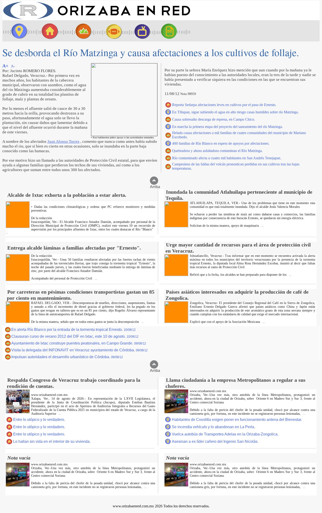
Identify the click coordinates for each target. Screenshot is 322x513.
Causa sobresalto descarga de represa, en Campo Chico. (213, 119)
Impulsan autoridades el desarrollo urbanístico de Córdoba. (67, 357)
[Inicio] (96, 19)
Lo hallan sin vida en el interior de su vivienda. (52, 441)
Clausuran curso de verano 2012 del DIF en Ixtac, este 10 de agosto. (74, 336)
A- (13, 66)
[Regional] (79, 30)
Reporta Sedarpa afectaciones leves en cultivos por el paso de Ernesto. (224, 105)
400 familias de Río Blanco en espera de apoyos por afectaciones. (220, 143)
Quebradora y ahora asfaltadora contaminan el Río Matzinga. (217, 151)
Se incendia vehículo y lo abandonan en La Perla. (213, 427)
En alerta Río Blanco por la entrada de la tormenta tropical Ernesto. (73, 330)
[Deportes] (109, 30)
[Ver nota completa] (18, 227)
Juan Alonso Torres (63, 141)
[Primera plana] (17, 30)
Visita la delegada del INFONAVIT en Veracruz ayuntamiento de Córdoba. (79, 350)
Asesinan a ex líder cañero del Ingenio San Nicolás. (215, 441)
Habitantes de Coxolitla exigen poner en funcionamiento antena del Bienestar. (237, 420)
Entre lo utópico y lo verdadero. (39, 420)
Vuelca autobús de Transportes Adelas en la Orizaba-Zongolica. (225, 434)
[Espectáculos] (140, 30)
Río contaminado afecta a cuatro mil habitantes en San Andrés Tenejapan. (226, 158)
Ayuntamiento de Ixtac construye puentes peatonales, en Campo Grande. (78, 343)
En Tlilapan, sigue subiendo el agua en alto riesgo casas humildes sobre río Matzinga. (235, 112)
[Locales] (48, 30)
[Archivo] (173, 30)
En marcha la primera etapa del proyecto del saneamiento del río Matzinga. (227, 127)
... (7, 232)
